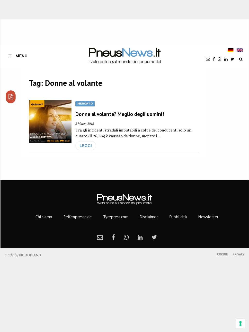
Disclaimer (149, 216)
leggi (86, 145)
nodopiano (30, 255)
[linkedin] (226, 59)
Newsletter (208, 216)
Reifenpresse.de (77, 216)
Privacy (238, 254)
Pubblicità (178, 216)
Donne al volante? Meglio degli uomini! (119, 114)
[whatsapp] (219, 59)
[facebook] (214, 59)
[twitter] (232, 59)
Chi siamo (44, 216)
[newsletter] (208, 59)
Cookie (222, 254)
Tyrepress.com (115, 216)
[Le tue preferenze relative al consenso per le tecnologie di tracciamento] (240, 323)
